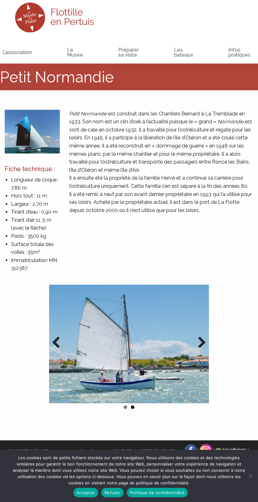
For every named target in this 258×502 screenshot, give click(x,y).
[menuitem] (62, 46)
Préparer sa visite (128, 52)
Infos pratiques (239, 52)
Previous (58, 343)
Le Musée (75, 52)
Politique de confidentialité (157, 492)
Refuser (112, 492)
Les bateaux (183, 52)
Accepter (85, 492)
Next (199, 343)
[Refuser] (250, 476)
